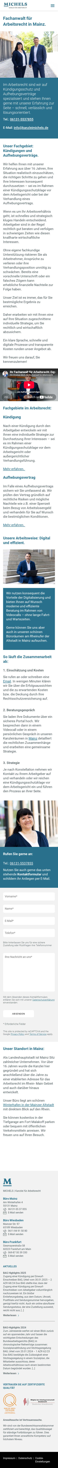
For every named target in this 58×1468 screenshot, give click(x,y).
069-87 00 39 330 (17, 1252)
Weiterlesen (9, 1315)
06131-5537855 (21, 119)
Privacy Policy (17, 1034)
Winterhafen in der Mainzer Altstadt (28, 1105)
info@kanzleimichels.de (31, 128)
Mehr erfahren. (14, 469)
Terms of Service (38, 1034)
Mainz (33, 738)
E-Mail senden (15, 1212)
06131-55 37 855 (17, 1209)
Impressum (9, 1458)
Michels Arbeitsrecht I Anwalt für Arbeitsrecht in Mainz (15, 5)
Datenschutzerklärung (43, 999)
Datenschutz (25, 1458)
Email (7, 681)
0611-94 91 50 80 (17, 1230)
